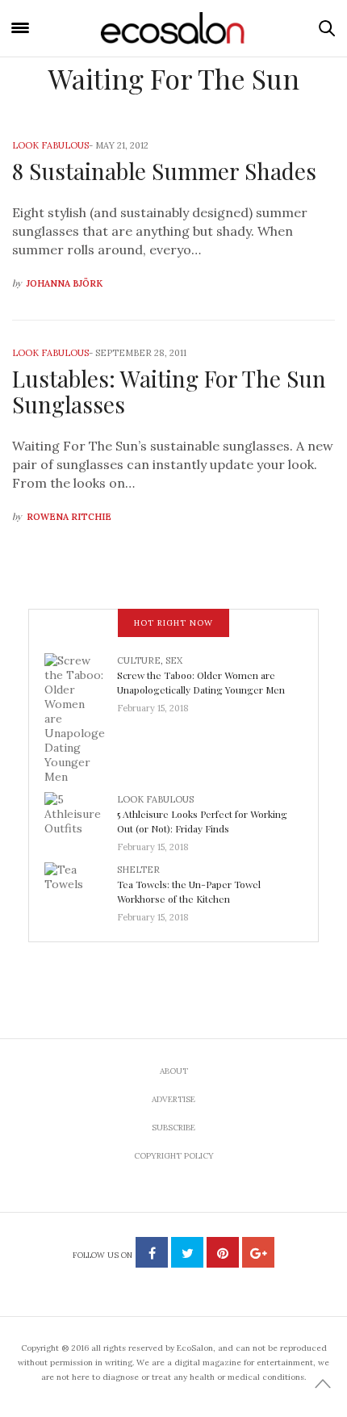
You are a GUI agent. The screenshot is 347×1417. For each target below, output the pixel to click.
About (174, 1071)
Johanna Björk (64, 283)
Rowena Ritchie (69, 516)
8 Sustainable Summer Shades (164, 171)
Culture (139, 660)
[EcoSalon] (173, 28)
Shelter (138, 869)
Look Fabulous (50, 145)
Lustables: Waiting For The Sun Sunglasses (169, 391)
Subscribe (173, 1127)
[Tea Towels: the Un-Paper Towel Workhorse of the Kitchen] (80, 888)
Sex (173, 660)
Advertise (173, 1099)
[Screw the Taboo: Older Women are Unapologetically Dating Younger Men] (80, 717)
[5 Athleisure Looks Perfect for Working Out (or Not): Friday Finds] (80, 818)
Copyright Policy (174, 1156)
